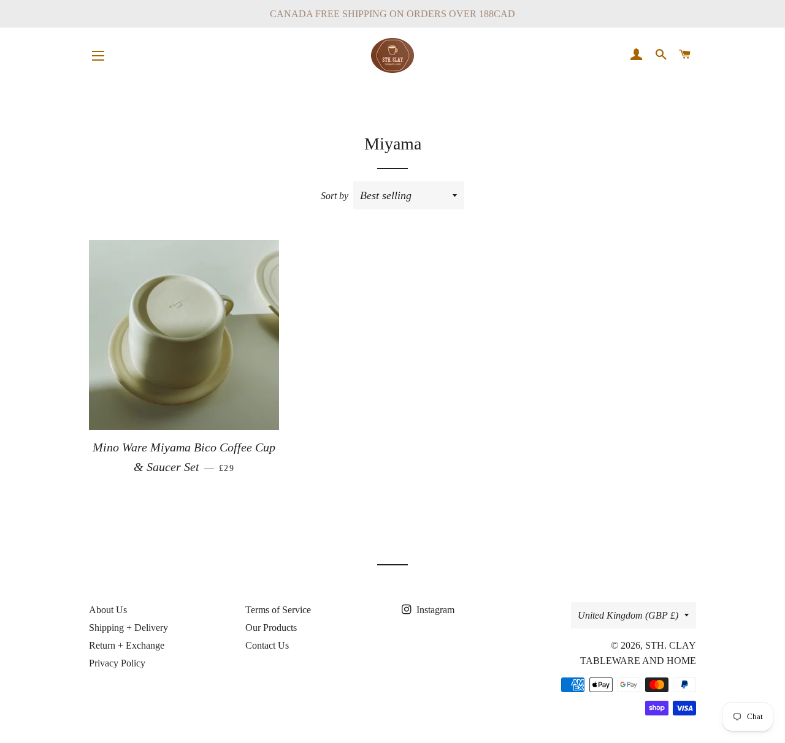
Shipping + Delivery (128, 627)
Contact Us (267, 645)
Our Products (271, 627)
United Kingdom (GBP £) (628, 615)
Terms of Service (278, 610)
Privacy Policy (117, 663)
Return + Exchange (126, 645)
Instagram (434, 610)
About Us (108, 610)
